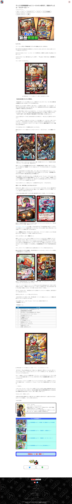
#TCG (18, 11)
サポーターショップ (36, 495)
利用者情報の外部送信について (36, 493)
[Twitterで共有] (30, 467)
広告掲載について (36, 492)
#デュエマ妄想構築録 (46, 11)
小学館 (36, 485)
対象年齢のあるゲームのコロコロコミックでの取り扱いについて (36, 498)
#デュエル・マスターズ (21, 14)
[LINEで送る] (42, 467)
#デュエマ (38, 11)
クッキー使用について (36, 490)
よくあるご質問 (36, 497)
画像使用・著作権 (36, 488)
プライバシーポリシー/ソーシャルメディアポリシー (36, 486)
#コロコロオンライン (30, 11)
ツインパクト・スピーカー (21, 226)
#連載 (28, 14)
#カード (23, 11)
